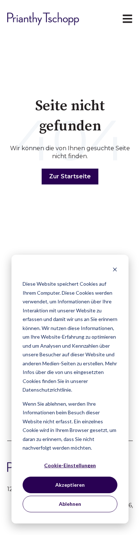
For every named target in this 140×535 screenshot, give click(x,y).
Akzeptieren (70, 485)
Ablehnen (70, 504)
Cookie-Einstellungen (70, 465)
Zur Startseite (70, 176)
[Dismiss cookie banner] (114, 270)
